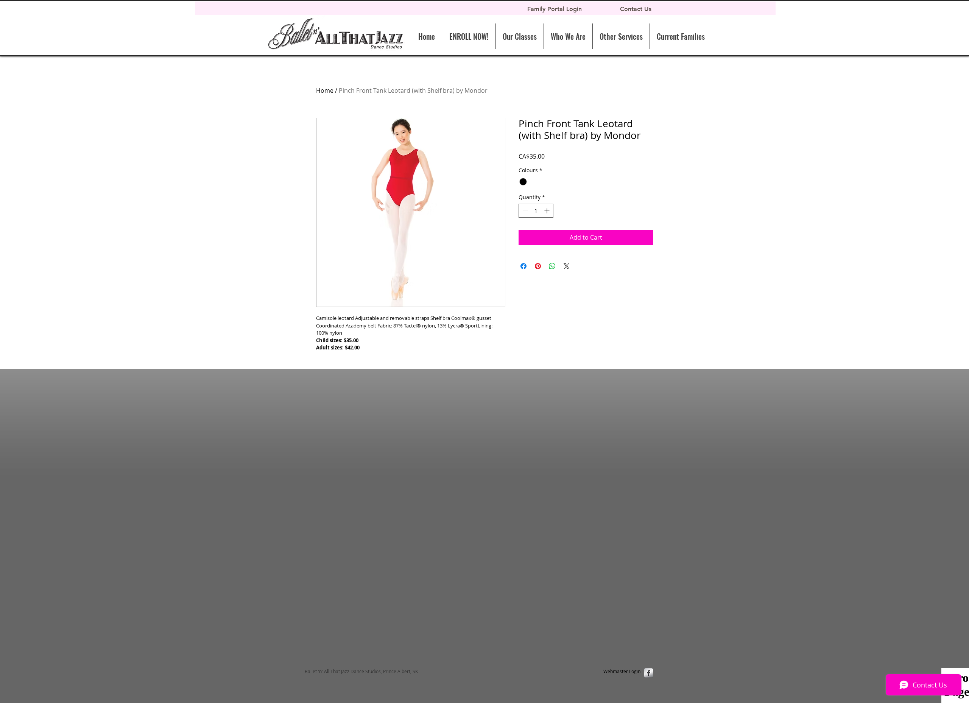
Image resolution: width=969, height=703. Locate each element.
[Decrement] (524, 210)
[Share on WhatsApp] (552, 266)
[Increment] (547, 210)
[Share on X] (566, 266)
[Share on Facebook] (523, 266)
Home (324, 90)
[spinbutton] (536, 210)
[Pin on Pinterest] (537, 266)
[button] (621, 36)
